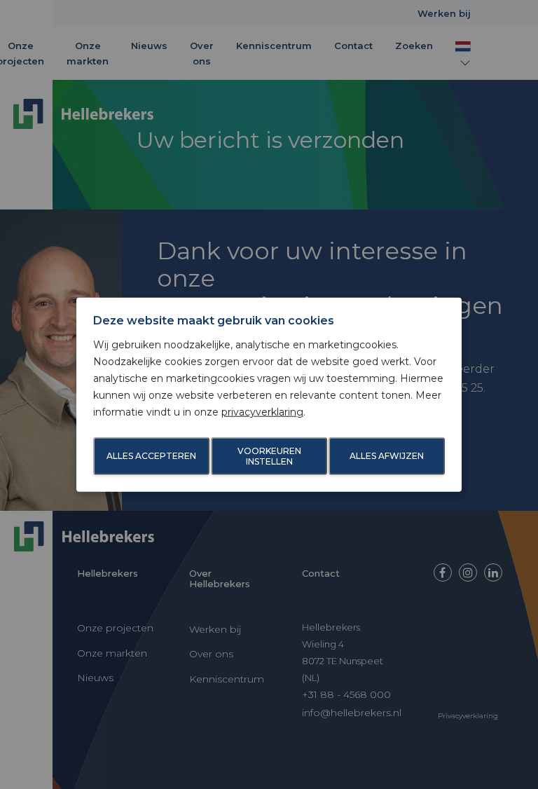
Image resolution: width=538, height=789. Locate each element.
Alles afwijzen (387, 456)
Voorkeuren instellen (269, 456)
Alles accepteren (151, 456)
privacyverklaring (262, 411)
